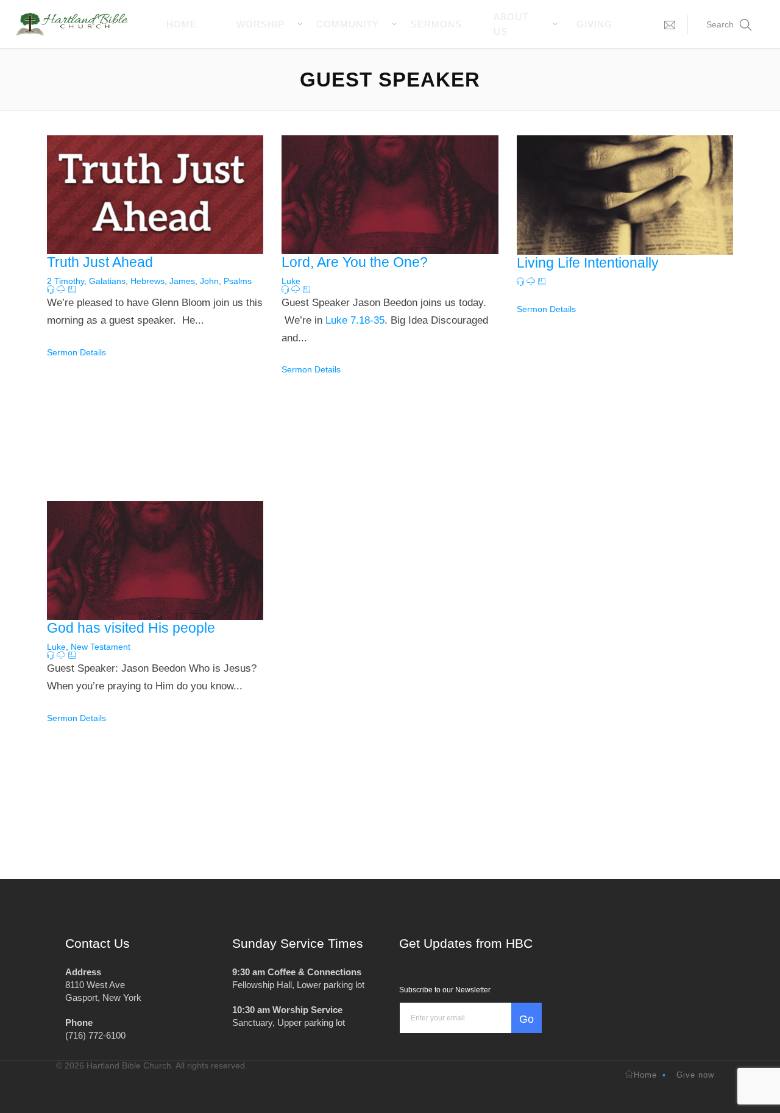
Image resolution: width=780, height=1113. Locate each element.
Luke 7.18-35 (355, 320)
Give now (695, 1074)
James (182, 281)
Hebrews (147, 281)
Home (181, 24)
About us (511, 24)
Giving (594, 24)
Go (526, 1019)
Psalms (238, 281)
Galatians (107, 281)
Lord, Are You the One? (355, 262)
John (209, 281)
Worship (260, 24)
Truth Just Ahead (100, 262)
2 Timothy (65, 281)
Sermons (436, 24)
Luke (291, 281)
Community (347, 24)
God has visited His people (131, 628)
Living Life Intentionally (588, 263)
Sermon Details (76, 352)
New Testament (100, 647)
